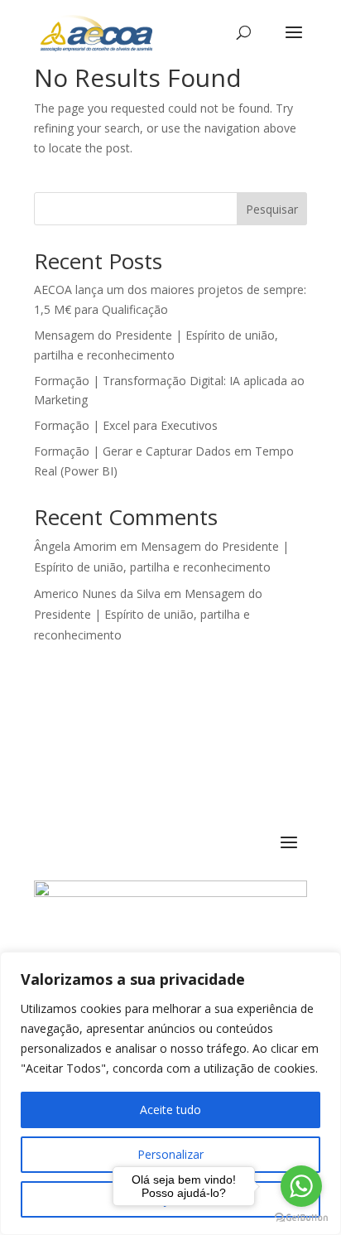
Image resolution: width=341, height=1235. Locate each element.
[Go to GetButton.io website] (301, 1218)
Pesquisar (272, 209)
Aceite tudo (170, 1109)
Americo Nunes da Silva (97, 593)
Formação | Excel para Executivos (126, 425)
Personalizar (170, 1154)
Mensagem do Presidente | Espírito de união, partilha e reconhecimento (148, 614)
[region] (170, 1093)
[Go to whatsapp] (301, 1186)
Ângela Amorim (75, 546)
